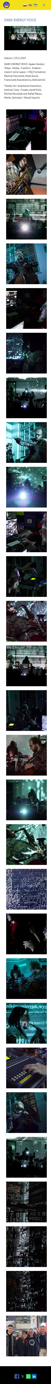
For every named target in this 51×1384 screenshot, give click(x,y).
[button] (26, 129)
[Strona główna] (7, 5)
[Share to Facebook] (17, 1376)
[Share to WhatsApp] (28, 1376)
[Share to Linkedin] (34, 1376)
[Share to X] (22, 1376)
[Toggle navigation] (44, 5)
